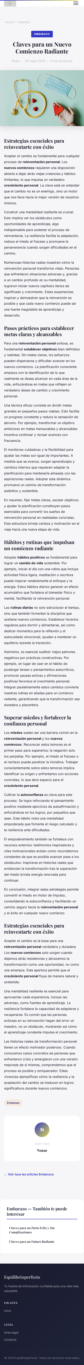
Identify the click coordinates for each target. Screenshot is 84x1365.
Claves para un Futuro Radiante (31, 1241)
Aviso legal (11, 1332)
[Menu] (76, 3)
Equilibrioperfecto (22, 1277)
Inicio (7, 1310)
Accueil (9, 22)
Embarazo (24, 22)
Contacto (10, 1339)
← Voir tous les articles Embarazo (29, 1174)
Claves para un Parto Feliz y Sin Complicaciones (32, 1230)
